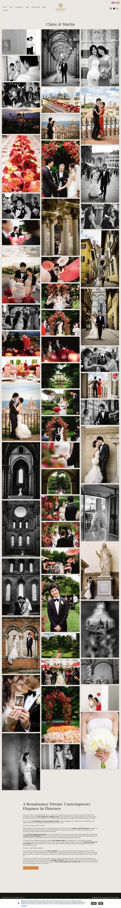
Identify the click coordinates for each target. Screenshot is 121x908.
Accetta (94, 903)
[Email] (114, 9)
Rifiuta (101, 903)
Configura (24, 906)
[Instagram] (111, 9)
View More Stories (31, 868)
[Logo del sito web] (60, 7)
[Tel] (117, 9)
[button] (112, 2)
